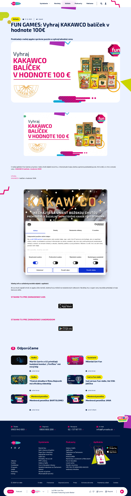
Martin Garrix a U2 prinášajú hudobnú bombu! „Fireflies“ (45, 364)
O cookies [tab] (95, 230)
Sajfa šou (41, 456)
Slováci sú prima (44, 471)
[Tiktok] (19, 448)
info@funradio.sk (104, 430)
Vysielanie (44, 3)
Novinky (57, 3)
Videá (13, 469)
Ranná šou (42, 448)
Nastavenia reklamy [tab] (75, 230)
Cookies (115, 482)
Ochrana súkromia (87, 482)
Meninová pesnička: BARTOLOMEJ (46, 400)
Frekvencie (50, 482)
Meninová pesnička (39, 396)
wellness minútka (72, 469)
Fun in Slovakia (71, 461)
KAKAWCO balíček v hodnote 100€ (28, 169)
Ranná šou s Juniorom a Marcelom (78, 459)
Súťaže (67, 3)
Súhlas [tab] (35, 230)
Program (14, 467)
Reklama (90, 3)
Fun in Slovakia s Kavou (46, 465)
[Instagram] (15, 448)
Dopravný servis (63, 482)
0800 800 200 (46, 430)
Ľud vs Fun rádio (94, 377)
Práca (75, 482)
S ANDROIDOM (47, 320)
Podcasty (78, 3)
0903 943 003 (18, 430)
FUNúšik (69, 454)
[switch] (55, 262)
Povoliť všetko (91, 270)
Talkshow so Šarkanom (74, 452)
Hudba (34, 358)
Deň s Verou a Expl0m (46, 450)
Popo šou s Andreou (45, 452)
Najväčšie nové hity (45, 454)
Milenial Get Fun (94, 362)
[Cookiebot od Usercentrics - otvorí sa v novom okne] (96, 224)
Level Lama (70, 463)
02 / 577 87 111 (75, 430)
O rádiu (40, 482)
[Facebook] (11, 448)
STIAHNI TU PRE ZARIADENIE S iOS (28, 297)
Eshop (13, 474)
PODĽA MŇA (70, 456)
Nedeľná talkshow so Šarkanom (49, 467)
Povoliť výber (65, 270)
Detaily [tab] (55, 230)
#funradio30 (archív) (45, 474)
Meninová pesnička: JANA (98, 400)
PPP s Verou (42, 461)
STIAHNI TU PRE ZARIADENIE (25, 320)
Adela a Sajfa (43, 463)
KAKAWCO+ (15, 178)
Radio (10, 491)
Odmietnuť (39, 270)
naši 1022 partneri (37, 239)
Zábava (13, 461)
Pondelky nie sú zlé (45, 459)
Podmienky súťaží (103, 482)
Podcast (19, 491)
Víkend (40, 469)
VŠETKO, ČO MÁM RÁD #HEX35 (77, 467)
